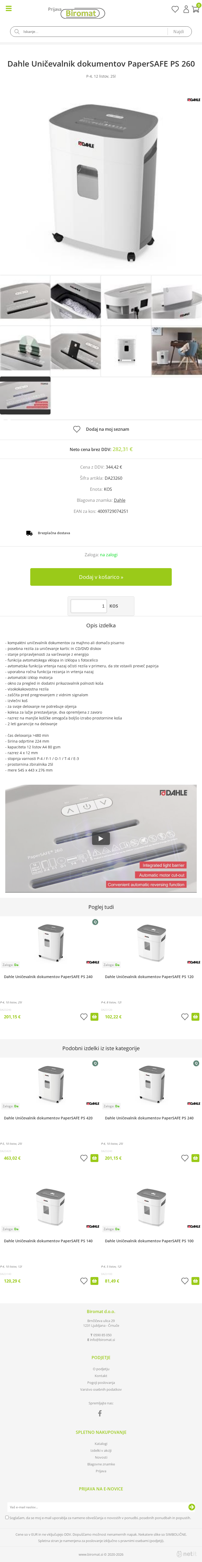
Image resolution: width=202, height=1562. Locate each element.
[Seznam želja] (175, 11)
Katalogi (101, 1443)
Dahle (119, 500)
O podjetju (101, 1368)
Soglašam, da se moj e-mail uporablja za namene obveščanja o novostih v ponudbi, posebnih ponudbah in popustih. (100, 1517)
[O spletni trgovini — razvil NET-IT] (187, 1554)
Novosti (101, 1457)
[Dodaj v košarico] (94, 1017)
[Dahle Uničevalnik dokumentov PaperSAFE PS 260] (101, 182)
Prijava (186, 9)
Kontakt (101, 1375)
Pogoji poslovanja (101, 1382)
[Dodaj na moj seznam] (84, 1017)
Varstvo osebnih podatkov (101, 1389)
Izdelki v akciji (101, 1450)
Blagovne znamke (101, 1464)
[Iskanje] (180, 31)
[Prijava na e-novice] (192, 1507)
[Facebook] (101, 1414)
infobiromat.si (102, 1339)
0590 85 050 (102, 1335)
